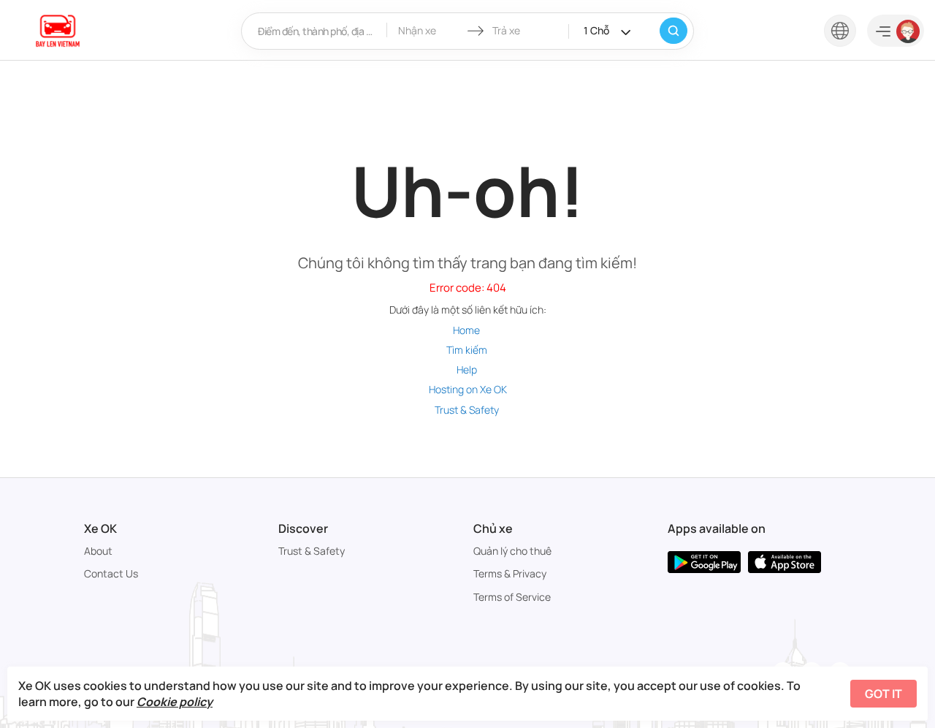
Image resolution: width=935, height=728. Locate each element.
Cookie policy (175, 702)
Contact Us (111, 573)
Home (466, 330)
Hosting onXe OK (468, 389)
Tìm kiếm (466, 350)
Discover (303, 528)
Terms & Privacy (509, 573)
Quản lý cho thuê (512, 551)
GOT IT (883, 694)
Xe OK (100, 528)
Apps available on (717, 528)
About (98, 551)
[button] (840, 30)
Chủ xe (493, 528)
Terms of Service (512, 597)
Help (467, 369)
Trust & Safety (467, 410)
